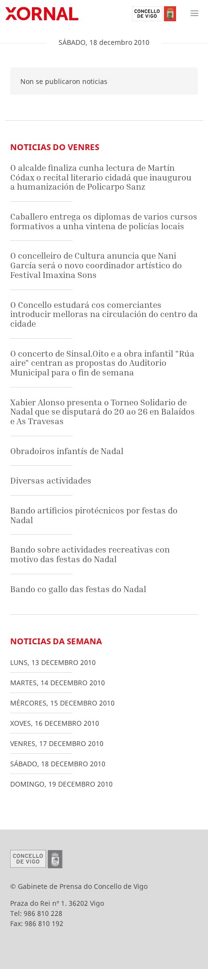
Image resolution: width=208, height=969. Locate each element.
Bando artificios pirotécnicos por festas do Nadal (94, 515)
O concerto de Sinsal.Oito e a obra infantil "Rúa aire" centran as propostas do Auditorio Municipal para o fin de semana (102, 362)
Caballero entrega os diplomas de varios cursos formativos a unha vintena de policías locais (103, 221)
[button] (194, 13)
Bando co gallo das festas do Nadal (78, 589)
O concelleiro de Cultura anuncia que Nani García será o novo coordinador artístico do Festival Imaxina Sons (96, 264)
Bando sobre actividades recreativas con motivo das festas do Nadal (90, 554)
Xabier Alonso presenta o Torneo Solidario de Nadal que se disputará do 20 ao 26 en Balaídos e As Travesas (102, 411)
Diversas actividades (50, 480)
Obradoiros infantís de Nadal (66, 451)
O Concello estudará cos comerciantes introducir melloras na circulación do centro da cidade (104, 314)
